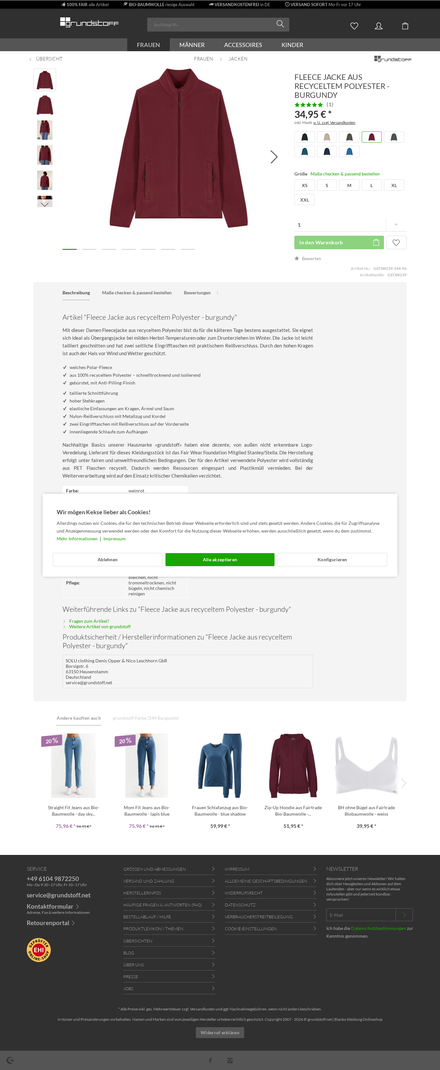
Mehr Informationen (78, 538)
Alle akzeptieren (220, 559)
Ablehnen (108, 559)
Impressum (114, 538)
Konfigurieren (332, 559)
